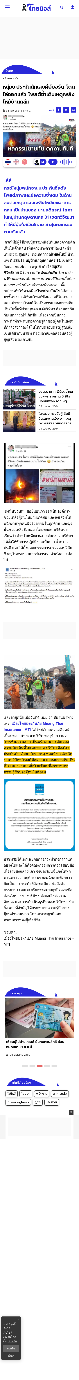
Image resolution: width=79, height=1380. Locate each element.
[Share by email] (73, 110)
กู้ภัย (38, 1102)
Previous (68, 993)
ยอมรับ (11, 1348)
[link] (39, 399)
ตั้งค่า (11, 1355)
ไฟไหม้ (12, 1094)
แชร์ (51, 110)
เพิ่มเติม (12, 1341)
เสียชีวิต (51, 1102)
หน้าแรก (7, 78)
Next (74, 993)
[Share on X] (66, 110)
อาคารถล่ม (60, 1094)
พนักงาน (41, 1094)
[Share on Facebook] (58, 110)
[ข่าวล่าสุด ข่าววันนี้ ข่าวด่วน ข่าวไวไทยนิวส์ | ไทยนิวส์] (36, 7)
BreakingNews (18, 1102)
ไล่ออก (25, 1094)
